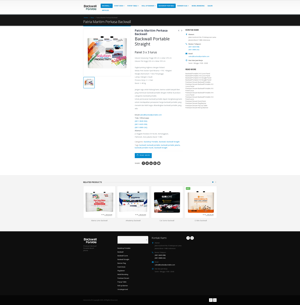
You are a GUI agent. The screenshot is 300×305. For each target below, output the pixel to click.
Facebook (143, 163)
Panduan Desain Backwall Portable (198, 82)
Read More (145, 155)
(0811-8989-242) (141, 127)
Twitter (147, 163)
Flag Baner (121, 271)
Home (86, 18)
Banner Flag (182, 6)
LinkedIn (151, 163)
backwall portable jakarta (170, 145)
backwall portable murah (144, 148)
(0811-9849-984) (141, 121)
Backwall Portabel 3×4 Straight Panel (198, 80)
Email (159, 163)
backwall (142, 145)
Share (137, 163)
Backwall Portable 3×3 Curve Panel (198, 74)
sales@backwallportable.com (151, 115)
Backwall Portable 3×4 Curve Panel (198, 76)
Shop (92, 18)
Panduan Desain (123, 278)
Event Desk (118, 6)
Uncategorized (123, 289)
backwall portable (153, 145)
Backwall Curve (123, 256)
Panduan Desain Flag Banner (196, 103)
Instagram (192, 238)
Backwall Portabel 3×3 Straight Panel (198, 78)
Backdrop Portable (166, 6)
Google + (155, 163)
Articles (105, 10)
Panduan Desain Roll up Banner (197, 108)
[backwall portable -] (90, 7)
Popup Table (132, 6)
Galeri (210, 6)
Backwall (106, 6)
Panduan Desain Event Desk (196, 101)
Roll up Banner (148, 6)
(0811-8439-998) (141, 124)
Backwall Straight (173, 142)
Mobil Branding (198, 6)
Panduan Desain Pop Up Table (196, 105)
